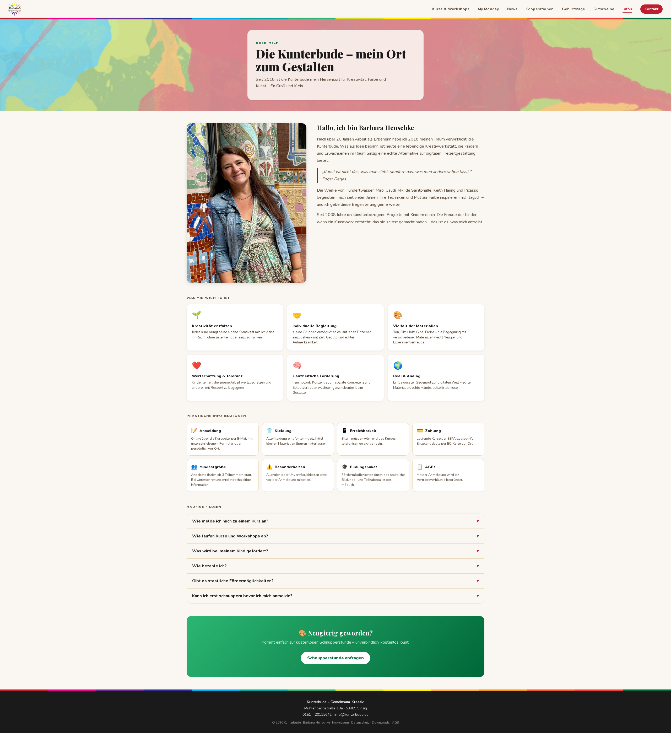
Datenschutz (360, 722)
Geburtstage (573, 9)
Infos (627, 9)
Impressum (340, 722)
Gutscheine (603, 9)
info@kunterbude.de (351, 714)
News (512, 9)
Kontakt (651, 9)
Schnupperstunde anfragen (335, 658)
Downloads (381, 722)
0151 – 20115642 (317, 714)
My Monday (488, 9)
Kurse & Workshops (450, 9)
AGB (395, 722)
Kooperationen (540, 9)
